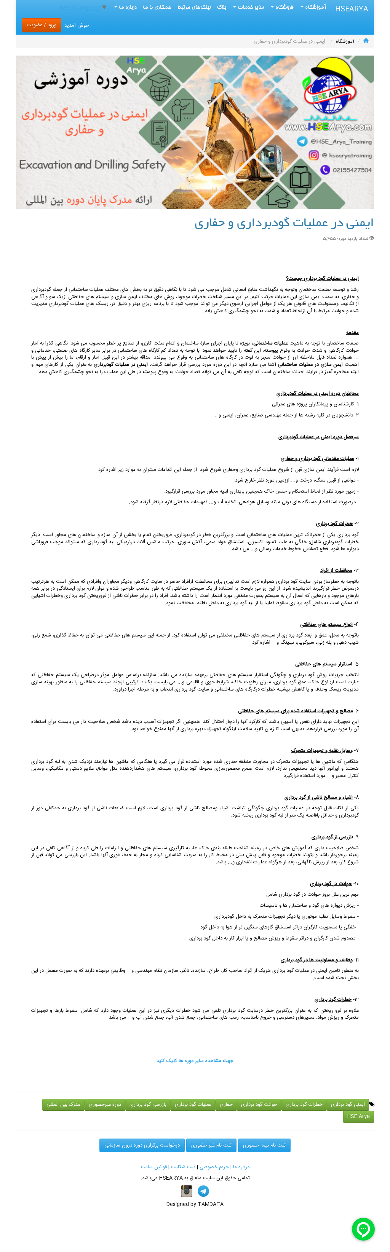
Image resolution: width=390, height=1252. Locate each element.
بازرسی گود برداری (147, 1104)
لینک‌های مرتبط (194, 8)
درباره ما (241, 1167)
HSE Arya (358, 1116)
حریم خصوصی (214, 1167)
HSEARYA (351, 9)
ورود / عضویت (41, 25)
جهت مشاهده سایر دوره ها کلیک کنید (195, 1061)
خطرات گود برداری (304, 1104)
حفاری (226, 1104)
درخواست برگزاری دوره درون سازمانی (142, 1145)
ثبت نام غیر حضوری (211, 1145)
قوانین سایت (154, 1167)
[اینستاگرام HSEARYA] (186, 1191)
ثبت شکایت (183, 1167)
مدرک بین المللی (63, 1104)
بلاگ (221, 8)
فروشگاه (284, 8)
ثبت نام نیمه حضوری (264, 1145)
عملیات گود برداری (193, 1104)
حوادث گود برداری (259, 1104)
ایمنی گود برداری (348, 1104)
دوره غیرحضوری (105, 1104)
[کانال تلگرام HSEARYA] (203, 1191)
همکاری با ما (157, 8)
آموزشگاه (315, 8)
